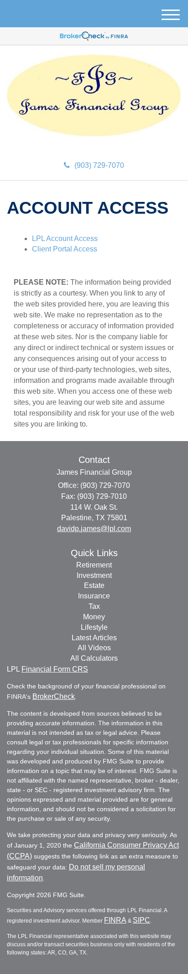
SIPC (141, 920)
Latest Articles (94, 638)
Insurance (94, 596)
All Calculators (94, 658)
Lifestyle (94, 627)
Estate (94, 585)
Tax (94, 606)
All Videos (94, 648)
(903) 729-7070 (99, 165)
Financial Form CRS (54, 669)
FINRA (115, 920)
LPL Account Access (65, 238)
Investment (94, 575)
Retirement (94, 565)
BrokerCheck (53, 696)
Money (94, 617)
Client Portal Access (64, 249)
